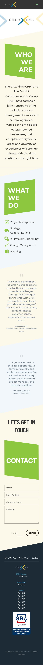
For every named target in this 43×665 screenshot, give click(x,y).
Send (32, 533)
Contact (35, 558)
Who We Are (10, 558)
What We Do (23, 558)
